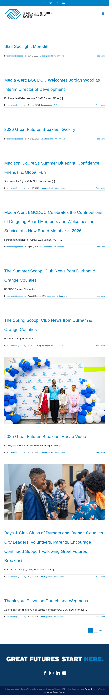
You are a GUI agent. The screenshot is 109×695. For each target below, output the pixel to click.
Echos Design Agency (56, 692)
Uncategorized (46, 56)
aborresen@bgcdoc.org (16, 56)
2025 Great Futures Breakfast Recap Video (45, 436)
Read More (100, 56)
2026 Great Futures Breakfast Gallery (39, 129)
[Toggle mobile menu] (103, 13)
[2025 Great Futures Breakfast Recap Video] (54, 390)
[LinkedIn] (58, 673)
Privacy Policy (90, 689)
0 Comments (59, 56)
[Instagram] (51, 673)
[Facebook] (45, 673)
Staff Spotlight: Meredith (27, 46)
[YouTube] (64, 673)
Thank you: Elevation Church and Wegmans (46, 600)
